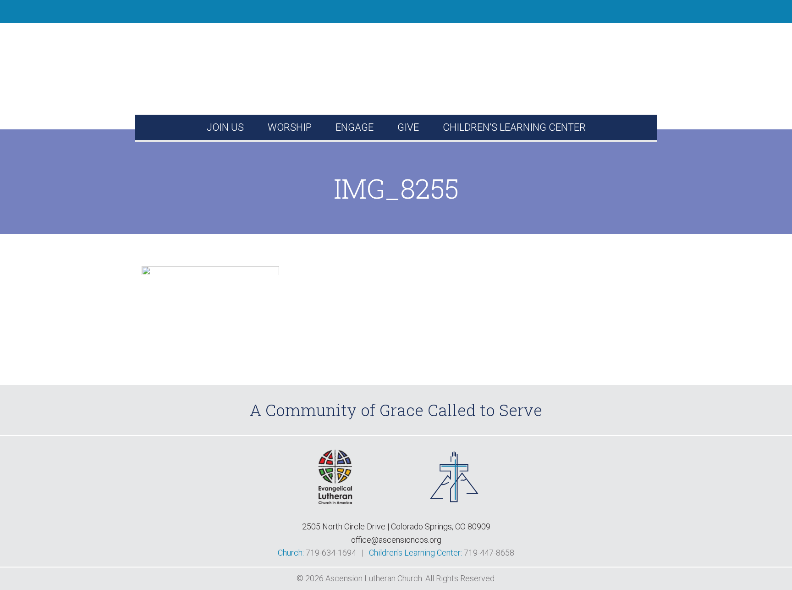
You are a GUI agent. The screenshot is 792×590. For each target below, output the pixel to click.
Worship (290, 127)
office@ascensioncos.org (396, 540)
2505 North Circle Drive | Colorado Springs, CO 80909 (396, 526)
